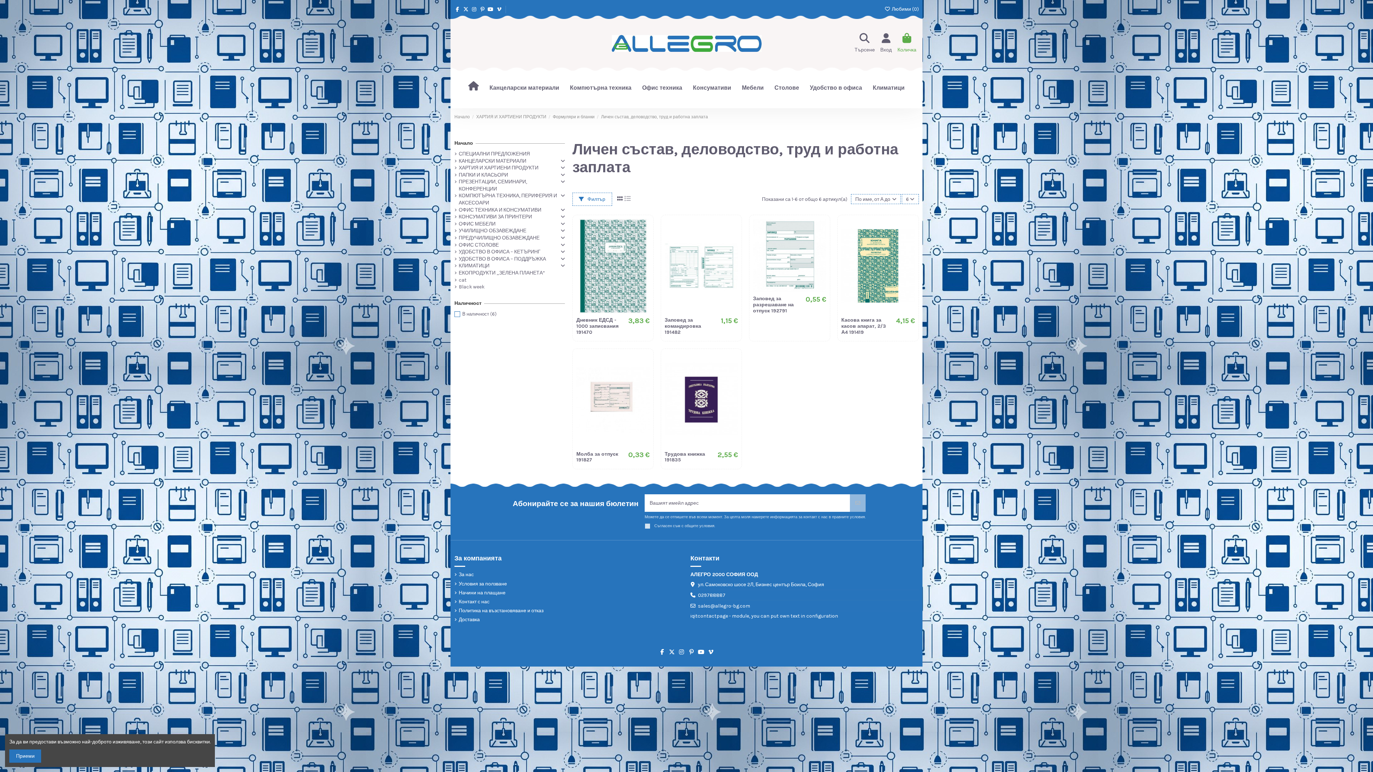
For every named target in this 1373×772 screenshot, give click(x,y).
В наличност (479, 314)
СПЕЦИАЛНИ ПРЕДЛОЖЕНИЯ (494, 154)
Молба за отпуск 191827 (597, 457)
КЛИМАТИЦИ (474, 266)
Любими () (905, 9)
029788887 (711, 595)
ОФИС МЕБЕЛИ (477, 224)
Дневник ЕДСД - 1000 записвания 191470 (597, 326)
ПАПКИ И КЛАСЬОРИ (483, 175)
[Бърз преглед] (644, 254)
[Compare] (644, 241)
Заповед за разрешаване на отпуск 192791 (773, 305)
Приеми (25, 756)
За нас (466, 574)
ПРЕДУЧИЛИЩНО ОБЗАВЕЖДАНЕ (499, 238)
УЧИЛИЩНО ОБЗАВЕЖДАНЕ (492, 231)
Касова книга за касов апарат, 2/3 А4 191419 (863, 326)
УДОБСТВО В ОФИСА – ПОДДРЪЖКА (502, 259)
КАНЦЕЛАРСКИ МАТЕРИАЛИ (492, 161)
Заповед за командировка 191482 (683, 326)
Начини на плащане (482, 593)
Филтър (595, 199)
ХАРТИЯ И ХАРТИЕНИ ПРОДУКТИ (498, 168)
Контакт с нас (474, 602)
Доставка (469, 620)
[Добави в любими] (644, 229)
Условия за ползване (483, 584)
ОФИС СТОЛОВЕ (479, 245)
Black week (471, 287)
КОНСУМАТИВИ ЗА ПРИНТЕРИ (495, 217)
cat (463, 280)
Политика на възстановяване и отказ (501, 611)
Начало (463, 143)
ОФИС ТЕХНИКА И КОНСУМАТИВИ (500, 210)
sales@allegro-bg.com (724, 606)
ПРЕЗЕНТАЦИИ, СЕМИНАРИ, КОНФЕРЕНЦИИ (493, 185)
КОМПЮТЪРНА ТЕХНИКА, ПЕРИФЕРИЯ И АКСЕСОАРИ (508, 199)
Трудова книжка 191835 (685, 457)
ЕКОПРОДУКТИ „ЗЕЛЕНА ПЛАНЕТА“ (502, 273)
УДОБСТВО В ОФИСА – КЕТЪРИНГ (500, 252)
